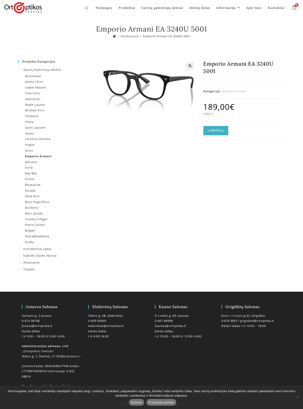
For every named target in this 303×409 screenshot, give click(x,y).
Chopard (31, 116)
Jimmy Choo (34, 82)
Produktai (126, 8)
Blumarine (33, 185)
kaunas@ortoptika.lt (170, 326)
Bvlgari (30, 230)
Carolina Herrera (37, 139)
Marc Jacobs (34, 213)
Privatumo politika (161, 402)
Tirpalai (29, 269)
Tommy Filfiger (36, 219)
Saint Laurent (35, 128)
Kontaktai (276, 8)
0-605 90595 (97, 321)
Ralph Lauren (35, 105)
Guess (29, 133)
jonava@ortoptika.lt (37, 326)
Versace (31, 162)
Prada (29, 242)
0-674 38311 (230, 321)
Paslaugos (104, 8)
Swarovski (32, 99)
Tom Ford (32, 93)
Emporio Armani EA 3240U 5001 (167, 36)
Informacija (226, 8)
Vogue (30, 145)
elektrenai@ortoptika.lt (106, 326)
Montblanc (33, 76)
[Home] (114, 36)
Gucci (29, 150)
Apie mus (254, 8)
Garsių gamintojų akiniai (162, 8)
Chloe (29, 122)
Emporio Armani (234, 91)
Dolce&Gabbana (37, 236)
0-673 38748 (31, 321)
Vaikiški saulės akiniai (40, 256)
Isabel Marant (35, 87)
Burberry (32, 208)
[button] (190, 65)
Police (29, 179)
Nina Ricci (32, 196)
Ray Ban (31, 173)
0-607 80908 (164, 321)
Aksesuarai (31, 262)
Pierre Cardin (35, 225)
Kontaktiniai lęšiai (37, 249)
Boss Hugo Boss (37, 202)
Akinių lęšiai (199, 8)
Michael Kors (35, 110)
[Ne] (297, 397)
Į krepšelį (216, 130)
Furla (29, 167)
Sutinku (136, 402)
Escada (30, 191)
